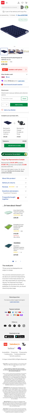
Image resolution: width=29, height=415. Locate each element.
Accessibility (5, 352)
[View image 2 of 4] (11, 51)
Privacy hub (14, 352)
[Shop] (7, 3)
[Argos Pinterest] (19, 326)
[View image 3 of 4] (19, 51)
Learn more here (14, 302)
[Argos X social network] (14, 326)
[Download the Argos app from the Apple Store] (9, 337)
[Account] (18, 3)
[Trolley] (26, 3)
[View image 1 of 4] (4, 51)
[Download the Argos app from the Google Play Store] (20, 337)
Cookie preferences (20, 354)
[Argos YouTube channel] (5, 326)
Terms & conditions (15, 356)
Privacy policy (23, 352)
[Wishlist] (22, 3)
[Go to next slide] (26, 32)
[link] (14, 84)
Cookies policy (8, 354)
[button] (23, 19)
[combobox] (11, 7)
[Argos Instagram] (24, 326)
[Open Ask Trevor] (26, 7)
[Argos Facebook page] (10, 326)
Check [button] (24, 98)
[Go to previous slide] (2, 32)
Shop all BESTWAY (23, 15)
